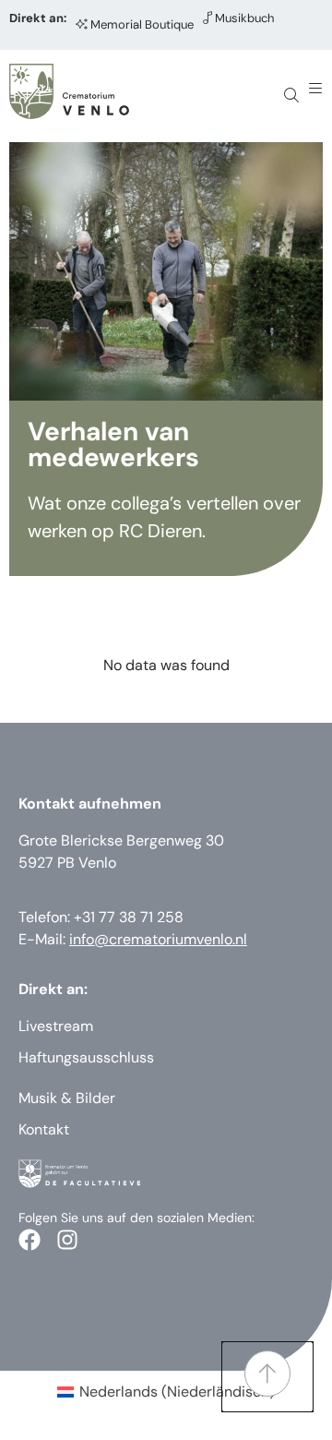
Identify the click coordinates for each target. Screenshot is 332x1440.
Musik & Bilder (66, 1098)
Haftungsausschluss (86, 1057)
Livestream (55, 1026)
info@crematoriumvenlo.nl (158, 939)
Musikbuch (244, 18)
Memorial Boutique (142, 24)
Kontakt (43, 1129)
